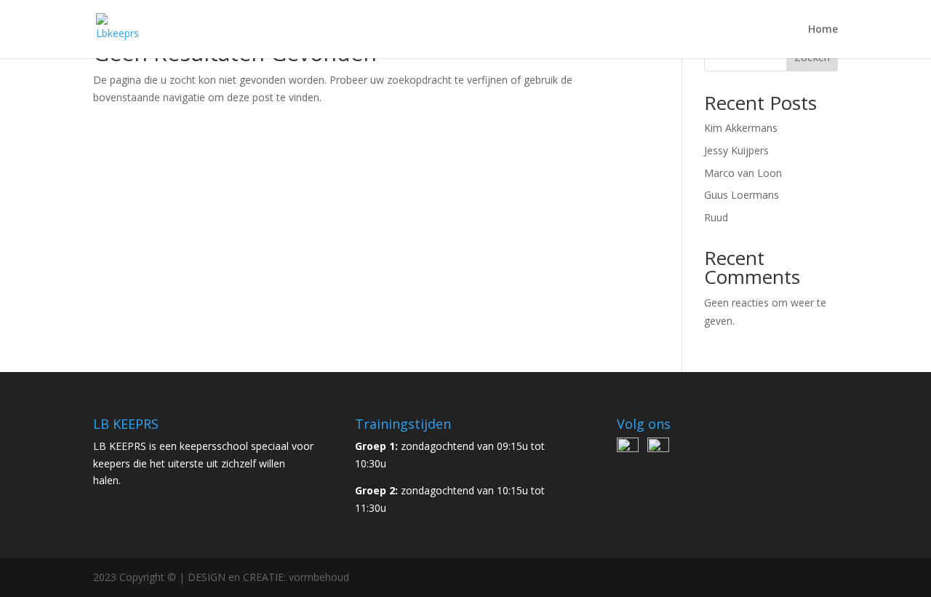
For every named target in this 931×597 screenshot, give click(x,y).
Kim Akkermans (741, 128)
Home (823, 30)
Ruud (716, 217)
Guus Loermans (741, 195)
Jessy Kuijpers (736, 150)
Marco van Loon (743, 173)
